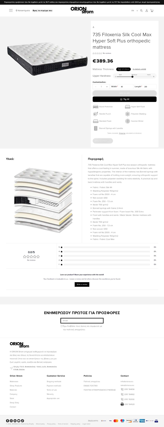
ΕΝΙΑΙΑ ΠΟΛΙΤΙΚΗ (91, 386)
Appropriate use (53, 398)
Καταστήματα (24, 10)
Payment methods (54, 386)
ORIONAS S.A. (16, 424)
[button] (11, 10)
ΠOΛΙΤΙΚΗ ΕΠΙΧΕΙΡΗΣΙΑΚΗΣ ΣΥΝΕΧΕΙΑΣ (100, 390)
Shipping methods (54, 381)
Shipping (122, 133)
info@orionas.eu (127, 381)
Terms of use (52, 390)
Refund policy (40, 424)
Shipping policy (75, 424)
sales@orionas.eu (127, 385)
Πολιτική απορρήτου (92, 381)
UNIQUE (139, 69)
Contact (13, 407)
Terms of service (63, 424)
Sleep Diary (14, 403)
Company (13, 394)
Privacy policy (51, 424)
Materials (13, 390)
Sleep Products (16, 386)
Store (12, 398)
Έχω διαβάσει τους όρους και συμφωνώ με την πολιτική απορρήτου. (82, 328)
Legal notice (86, 424)
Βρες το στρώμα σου (42, 10)
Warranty (50, 394)
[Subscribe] (100, 320)
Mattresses (14, 381)
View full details (101, 141)
